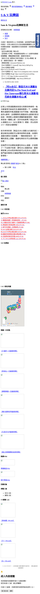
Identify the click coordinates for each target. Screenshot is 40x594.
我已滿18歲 (5, 591)
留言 (17, 163)
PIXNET (9, 566)
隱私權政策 (34, 566)
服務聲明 (20, 568)
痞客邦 (13, 163)
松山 (14, 167)
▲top (2, 171)
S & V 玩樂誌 (10, 15)
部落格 (7, 36)
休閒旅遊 (17, 30)
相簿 (6, 33)
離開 (11, 591)
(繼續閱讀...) (5, 159)
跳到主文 (4, 20)
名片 (6, 38)
